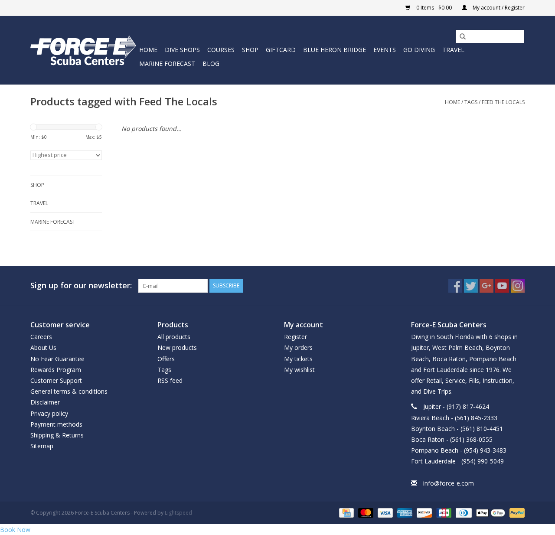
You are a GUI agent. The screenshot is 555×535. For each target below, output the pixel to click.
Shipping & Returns (57, 435)
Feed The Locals (503, 102)
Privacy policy (49, 413)
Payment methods (56, 424)
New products (177, 347)
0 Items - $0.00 (434, 7)
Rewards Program (55, 369)
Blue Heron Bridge (334, 50)
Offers (166, 359)
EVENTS (384, 50)
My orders (298, 347)
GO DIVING (419, 50)
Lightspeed (178, 512)
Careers (41, 337)
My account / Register (498, 7)
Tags (470, 102)
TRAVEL (453, 50)
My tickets (298, 359)
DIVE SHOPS (182, 50)
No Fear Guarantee (57, 359)
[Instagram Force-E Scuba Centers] (518, 286)
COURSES (221, 50)
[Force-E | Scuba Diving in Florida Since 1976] (83, 50)
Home (148, 50)
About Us (43, 347)
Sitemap (41, 446)
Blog (210, 63)
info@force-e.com (448, 483)
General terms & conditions (69, 391)
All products (173, 337)
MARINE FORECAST (167, 63)
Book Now (15, 529)
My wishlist (299, 369)
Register (295, 337)
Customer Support (56, 380)
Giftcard (281, 50)
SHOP (250, 50)
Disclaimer (45, 402)
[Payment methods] (345, 512)
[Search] (459, 36)
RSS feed (170, 380)
